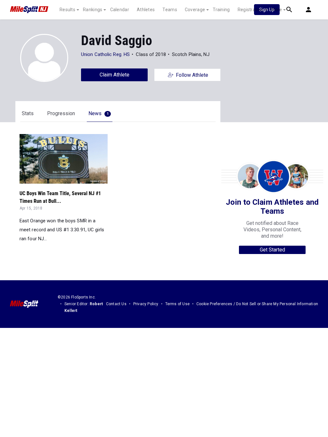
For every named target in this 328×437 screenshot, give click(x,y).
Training (221, 9)
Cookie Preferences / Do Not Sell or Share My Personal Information (257, 304)
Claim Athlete (114, 75)
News (98, 113)
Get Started (272, 250)
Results (67, 9)
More (276, 9)
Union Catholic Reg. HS (105, 54)
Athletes (146, 9)
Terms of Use (177, 304)
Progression (61, 113)
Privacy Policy (146, 304)
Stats (28, 113)
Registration (251, 9)
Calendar (119, 9)
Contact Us (116, 304)
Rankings (92, 9)
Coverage (195, 9)
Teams (169, 9)
